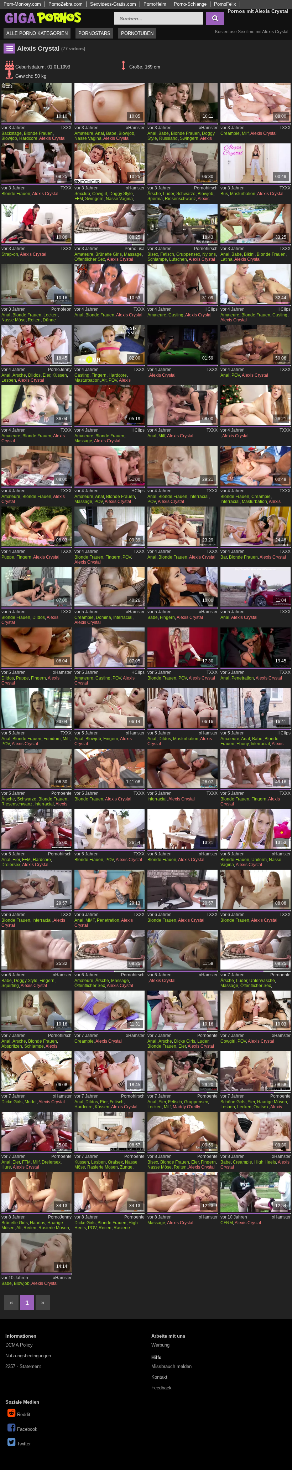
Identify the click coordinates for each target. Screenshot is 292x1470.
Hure (6, 1167)
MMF (90, 920)
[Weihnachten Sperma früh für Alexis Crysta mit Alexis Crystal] (255, 405)
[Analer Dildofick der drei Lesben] (36, 345)
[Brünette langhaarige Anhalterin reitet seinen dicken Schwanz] (36, 1192)
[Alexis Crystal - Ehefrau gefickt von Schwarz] (182, 768)
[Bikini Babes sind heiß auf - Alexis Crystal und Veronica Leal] (255, 223)
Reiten (34, 319)
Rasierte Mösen (102, 1167)
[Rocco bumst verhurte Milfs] (36, 1131)
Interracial (199, 496)
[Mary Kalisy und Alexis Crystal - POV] (109, 829)
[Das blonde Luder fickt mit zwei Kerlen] (182, 1010)
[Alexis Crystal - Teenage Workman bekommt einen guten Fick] (109, 405)
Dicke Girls (184, 1041)
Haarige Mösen (272, 1101)
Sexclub (82, 193)
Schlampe (157, 259)
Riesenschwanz (180, 198)
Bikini (249, 254)
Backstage (11, 133)
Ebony (242, 743)
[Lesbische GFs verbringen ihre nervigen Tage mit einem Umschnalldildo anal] (182, 708)
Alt (103, 380)
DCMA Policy (19, 1345)
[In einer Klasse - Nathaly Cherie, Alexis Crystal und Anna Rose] (36, 163)
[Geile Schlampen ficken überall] (182, 223)
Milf (245, 133)
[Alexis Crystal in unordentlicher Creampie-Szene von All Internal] (109, 1010)
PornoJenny (60, 369)
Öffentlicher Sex (89, 259)
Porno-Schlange (190, 4)
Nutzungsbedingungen (28, 1355)
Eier (46, 375)
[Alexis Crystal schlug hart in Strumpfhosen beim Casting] (109, 647)
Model (31, 1101)
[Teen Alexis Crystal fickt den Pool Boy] (255, 889)
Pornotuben (137, 33)
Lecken (50, 314)
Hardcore (28, 138)
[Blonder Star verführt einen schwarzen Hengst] (255, 465)
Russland (168, 138)
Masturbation (242, 193)
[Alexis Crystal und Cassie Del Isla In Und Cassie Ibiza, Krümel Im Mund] (109, 284)
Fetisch (167, 254)
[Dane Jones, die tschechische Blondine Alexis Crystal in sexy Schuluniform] (255, 829)
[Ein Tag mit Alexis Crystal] (255, 345)
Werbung (160, 1345)
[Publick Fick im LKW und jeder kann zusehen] (109, 223)
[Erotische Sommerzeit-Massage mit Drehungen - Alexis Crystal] (109, 465)
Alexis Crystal (52, 138)
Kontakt (159, 1377)
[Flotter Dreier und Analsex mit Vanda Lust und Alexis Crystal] (109, 163)
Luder (168, 193)
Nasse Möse (13, 319)
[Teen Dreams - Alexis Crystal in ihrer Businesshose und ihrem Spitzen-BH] (255, 163)
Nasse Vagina (87, 138)
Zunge (126, 1167)
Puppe (7, 557)
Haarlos (37, 1222)
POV (113, 380)
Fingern (99, 375)
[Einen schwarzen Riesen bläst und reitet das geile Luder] (182, 163)
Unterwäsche (262, 980)
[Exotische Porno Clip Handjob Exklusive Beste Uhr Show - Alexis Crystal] (255, 284)
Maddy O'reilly (186, 1106)
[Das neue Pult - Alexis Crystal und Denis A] (36, 405)
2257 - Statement (23, 1366)
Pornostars (94, 33)
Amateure (83, 133)
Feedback (161, 1387)
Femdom (52, 738)
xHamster (135, 127)
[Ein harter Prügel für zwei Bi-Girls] (182, 1131)
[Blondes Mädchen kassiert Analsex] (36, 1010)
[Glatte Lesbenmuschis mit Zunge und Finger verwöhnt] (109, 1131)
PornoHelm (155, 4)
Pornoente (61, 793)
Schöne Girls (232, 1101)
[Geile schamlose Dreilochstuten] (36, 829)
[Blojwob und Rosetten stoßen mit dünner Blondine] (36, 284)
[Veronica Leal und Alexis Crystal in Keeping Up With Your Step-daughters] (109, 526)
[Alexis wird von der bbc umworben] (109, 587)
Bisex (152, 254)
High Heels (265, 1162)
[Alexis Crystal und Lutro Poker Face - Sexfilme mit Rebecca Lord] (182, 345)
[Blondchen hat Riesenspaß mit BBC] (36, 768)
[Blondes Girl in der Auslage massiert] (255, 950)
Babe (111, 133)
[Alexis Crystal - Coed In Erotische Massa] (109, 768)
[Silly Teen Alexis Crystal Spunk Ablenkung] (182, 647)
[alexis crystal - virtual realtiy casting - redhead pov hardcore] (109, 345)
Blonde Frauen (38, 133)
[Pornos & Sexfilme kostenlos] (42, 17)
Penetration (242, 678)
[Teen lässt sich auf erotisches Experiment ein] (109, 950)
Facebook (27, 1429)
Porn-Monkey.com (22, 4)
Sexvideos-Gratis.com (113, 4)
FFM (78, 198)
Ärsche (154, 193)
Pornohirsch (206, 187)
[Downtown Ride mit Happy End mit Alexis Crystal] (255, 587)
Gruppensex (188, 254)
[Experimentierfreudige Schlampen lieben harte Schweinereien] (182, 1071)
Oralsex (261, 1106)
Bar (223, 557)
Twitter (24, 1443)
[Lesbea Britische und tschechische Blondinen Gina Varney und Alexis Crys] (182, 829)
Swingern (189, 138)
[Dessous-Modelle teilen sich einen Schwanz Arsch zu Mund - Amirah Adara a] (36, 1071)
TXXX (66, 127)
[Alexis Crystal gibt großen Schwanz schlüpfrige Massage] (182, 1192)
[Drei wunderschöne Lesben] (255, 1071)
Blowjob (9, 138)
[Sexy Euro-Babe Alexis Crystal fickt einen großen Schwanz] (255, 1131)
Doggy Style (121, 193)
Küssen (59, 375)
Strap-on (9, 254)
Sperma (155, 198)
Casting (175, 314)
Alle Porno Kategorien (37, 33)
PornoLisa (135, 248)
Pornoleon (61, 309)
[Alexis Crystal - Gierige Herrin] (36, 708)
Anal (99, 133)
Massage (133, 254)
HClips (211, 309)
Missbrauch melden (171, 1366)
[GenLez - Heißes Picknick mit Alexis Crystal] (36, 526)
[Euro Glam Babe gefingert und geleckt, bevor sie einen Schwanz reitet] (182, 587)
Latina (226, 259)
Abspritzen (11, 1046)
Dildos (34, 375)
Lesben (8, 380)
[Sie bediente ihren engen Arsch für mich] (109, 708)
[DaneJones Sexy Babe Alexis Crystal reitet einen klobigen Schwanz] (36, 1252)
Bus (224, 193)
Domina (103, 617)
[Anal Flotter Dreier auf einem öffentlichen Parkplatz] (182, 102)
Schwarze (185, 193)
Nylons (209, 254)
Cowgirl (99, 193)
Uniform (259, 859)
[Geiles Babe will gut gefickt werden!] (36, 950)
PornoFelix (225, 4)
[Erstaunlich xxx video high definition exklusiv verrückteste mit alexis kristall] (182, 284)
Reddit (23, 1414)
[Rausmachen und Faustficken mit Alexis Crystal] (36, 465)
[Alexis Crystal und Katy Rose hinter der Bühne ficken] (36, 102)
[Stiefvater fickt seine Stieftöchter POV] (255, 1010)
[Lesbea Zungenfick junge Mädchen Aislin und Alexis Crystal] (182, 950)
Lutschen (178, 259)
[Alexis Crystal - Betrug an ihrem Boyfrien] (255, 768)
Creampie (230, 133)
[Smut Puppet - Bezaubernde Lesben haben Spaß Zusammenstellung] (36, 647)
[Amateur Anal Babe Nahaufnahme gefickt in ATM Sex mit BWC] (109, 102)
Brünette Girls (108, 254)
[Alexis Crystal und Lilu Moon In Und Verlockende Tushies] (182, 405)
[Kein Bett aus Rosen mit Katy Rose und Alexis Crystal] (36, 223)
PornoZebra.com (65, 4)
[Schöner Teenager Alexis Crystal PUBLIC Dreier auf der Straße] (255, 1192)
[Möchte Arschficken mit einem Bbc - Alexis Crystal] (182, 465)
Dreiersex (10, 864)
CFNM (226, 1222)
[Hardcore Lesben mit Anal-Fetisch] (109, 1071)
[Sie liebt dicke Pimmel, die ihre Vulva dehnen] (109, 1192)
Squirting (10, 985)
